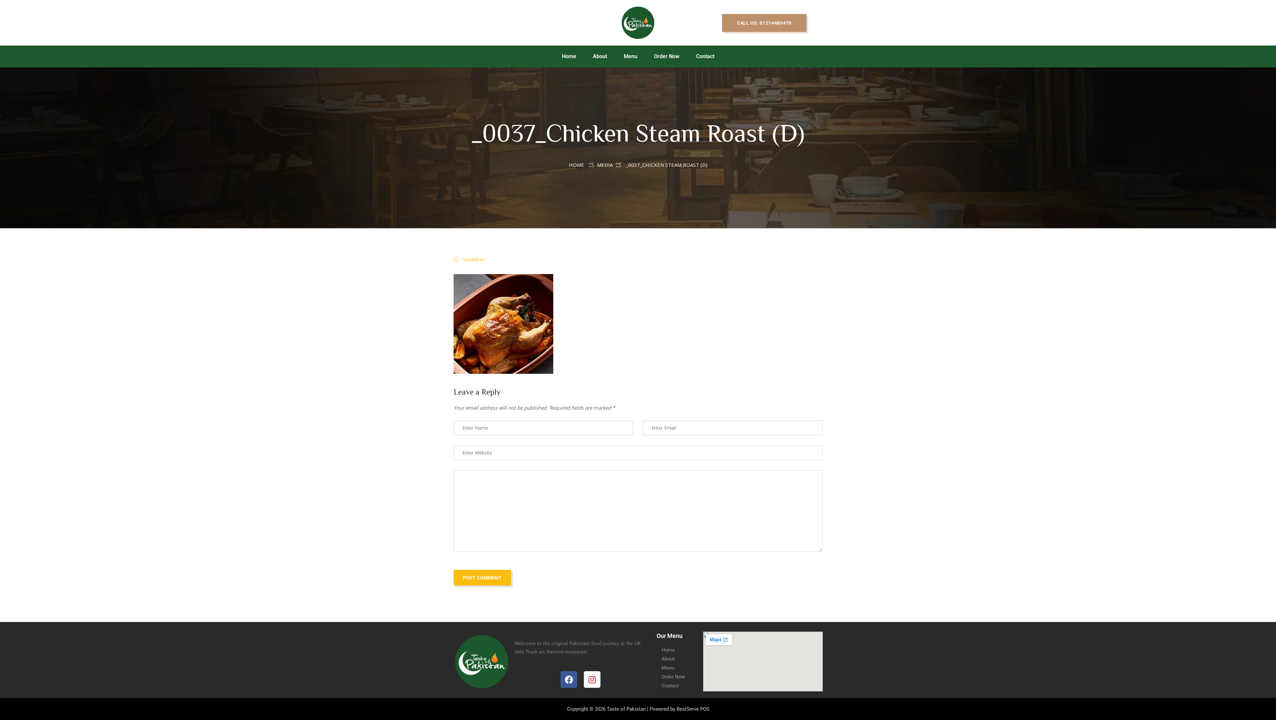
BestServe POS (693, 709)
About (600, 56)
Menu (630, 56)
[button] (764, 23)
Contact (705, 56)
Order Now (667, 56)
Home (569, 56)
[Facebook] (569, 679)
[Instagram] (592, 679)
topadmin (474, 259)
